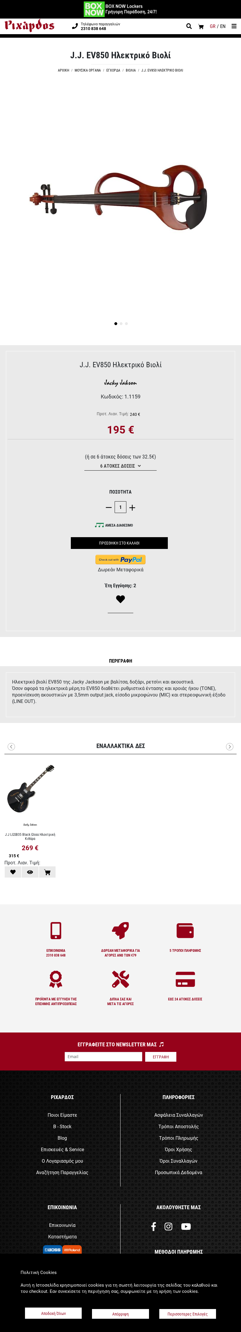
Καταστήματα (62, 1236)
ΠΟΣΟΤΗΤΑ (120, 492)
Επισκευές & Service (62, 1149)
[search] (189, 26)
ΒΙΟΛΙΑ (131, 70)
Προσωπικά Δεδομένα (178, 1172)
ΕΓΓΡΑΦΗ (161, 1057)
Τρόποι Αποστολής (178, 1126)
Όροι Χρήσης (178, 1149)
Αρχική (63, 70)
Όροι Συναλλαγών (179, 1161)
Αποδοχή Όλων (53, 1313)
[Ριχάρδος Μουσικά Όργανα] (29, 26)
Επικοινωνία (62, 1225)
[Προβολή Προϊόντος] (30, 872)
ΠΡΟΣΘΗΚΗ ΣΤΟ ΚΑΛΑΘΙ (119, 543)
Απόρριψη (120, 1314)
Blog (62, 1138)
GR (212, 26)
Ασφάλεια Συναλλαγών (178, 1115)
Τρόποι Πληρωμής (178, 1138)
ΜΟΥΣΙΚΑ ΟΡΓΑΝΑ (88, 70)
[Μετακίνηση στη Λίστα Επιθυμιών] (13, 872)
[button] (115, 323)
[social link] (153, 1228)
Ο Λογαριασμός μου (62, 1161)
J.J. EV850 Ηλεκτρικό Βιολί (162, 70)
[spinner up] (130, 507)
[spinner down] (110, 507)
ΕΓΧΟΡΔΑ (113, 70)
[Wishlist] (120, 599)
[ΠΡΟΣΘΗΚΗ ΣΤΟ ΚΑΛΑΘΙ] (47, 872)
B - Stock (62, 1126)
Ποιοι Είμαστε (62, 1115)
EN (223, 26)
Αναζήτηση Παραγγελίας (62, 1172)
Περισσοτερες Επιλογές (188, 1314)
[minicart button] (201, 26)
